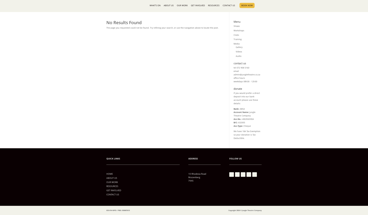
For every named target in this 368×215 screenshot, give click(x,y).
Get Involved (198, 5)
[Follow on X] (249, 174)
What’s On (155, 5)
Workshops (239, 30)
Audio (238, 56)
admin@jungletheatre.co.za (247, 74)
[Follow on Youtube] (243, 174)
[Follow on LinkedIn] (254, 174)
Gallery (239, 47)
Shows (237, 26)
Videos (239, 51)
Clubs (236, 35)
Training (238, 39)
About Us (169, 5)
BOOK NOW (247, 5)
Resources (214, 5)
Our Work (182, 5)
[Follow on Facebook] (231, 174)
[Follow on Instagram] (237, 174)
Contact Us (229, 5)
